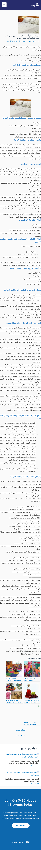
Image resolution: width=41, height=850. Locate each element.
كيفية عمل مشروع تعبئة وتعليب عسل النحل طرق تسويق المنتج (22, 780)
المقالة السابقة (21, 730)
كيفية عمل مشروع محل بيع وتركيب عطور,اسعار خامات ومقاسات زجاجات (24, 762)
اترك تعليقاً (35, 41)
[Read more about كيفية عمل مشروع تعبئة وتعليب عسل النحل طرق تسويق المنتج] (20, 773)
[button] (21, 825)
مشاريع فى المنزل (25, 41)
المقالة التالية (20, 736)
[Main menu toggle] (4, 4)
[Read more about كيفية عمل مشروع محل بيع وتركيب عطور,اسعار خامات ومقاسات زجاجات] (20, 755)
